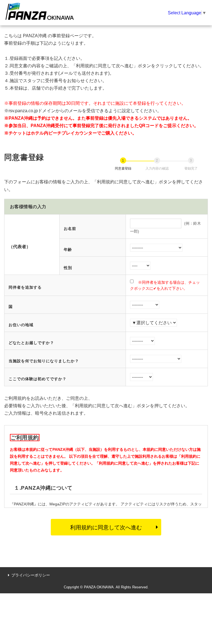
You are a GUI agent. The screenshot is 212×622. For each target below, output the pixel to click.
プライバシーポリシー (30, 575)
